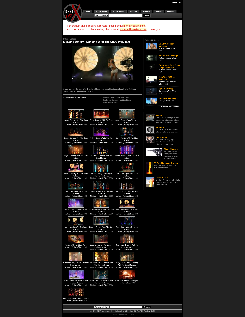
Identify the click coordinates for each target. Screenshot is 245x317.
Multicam (133, 11)
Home (88, 11)
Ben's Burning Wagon (168, 98)
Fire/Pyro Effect (125, 283)
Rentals (159, 11)
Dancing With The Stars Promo (75, 245)
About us (170, 11)
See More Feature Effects (170, 106)
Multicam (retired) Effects (76, 98)
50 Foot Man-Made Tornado (166, 163)
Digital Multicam (171, 149)
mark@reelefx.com (134, 25)
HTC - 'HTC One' (166, 89)
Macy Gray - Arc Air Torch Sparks (127, 281)
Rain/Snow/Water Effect (168, 91)
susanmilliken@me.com (133, 29)
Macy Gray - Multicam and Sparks (76, 298)
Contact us (176, 2)
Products (146, 11)
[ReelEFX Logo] (73, 13)
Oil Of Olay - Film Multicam (166, 45)
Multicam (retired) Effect (74, 125)
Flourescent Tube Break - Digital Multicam (169, 66)
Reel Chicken (162, 178)
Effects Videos (101, 11)
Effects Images (118, 11)
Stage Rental (161, 137)
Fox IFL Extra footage (168, 56)
